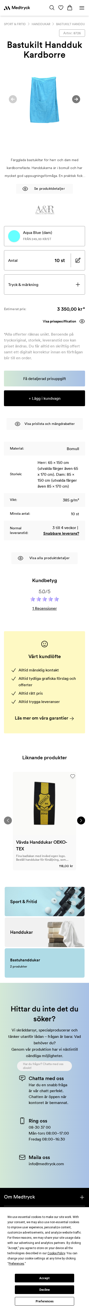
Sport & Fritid (15, 24)
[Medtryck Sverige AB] (17, 8)
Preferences (45, 1301)
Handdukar (41, 24)
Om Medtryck (19, 1197)
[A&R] (44, 210)
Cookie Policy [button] (56, 1253)
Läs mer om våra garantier (42, 718)
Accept (44, 1278)
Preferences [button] (16, 1263)
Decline (44, 1290)
